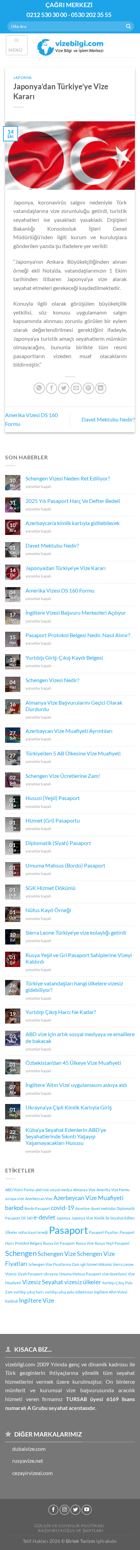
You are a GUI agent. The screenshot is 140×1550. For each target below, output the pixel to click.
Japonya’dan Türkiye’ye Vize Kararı (65, 568)
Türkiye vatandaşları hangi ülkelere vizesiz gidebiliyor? (74, 986)
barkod (14, 1207)
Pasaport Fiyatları (104, 1232)
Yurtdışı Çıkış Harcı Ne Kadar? (60, 1012)
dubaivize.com (29, 1448)
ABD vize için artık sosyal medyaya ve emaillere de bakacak (80, 1037)
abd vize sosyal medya (53, 1189)
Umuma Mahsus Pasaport (80, 1274)
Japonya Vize (82, 1218)
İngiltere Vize (36, 1300)
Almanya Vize (84, 1189)
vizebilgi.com (20, 1364)
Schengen (21, 1253)
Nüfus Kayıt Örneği (48, 910)
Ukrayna (50, 1274)
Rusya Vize (85, 1243)
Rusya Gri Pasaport (59, 1243)
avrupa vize (14, 1198)
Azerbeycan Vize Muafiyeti (88, 1197)
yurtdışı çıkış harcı (29, 1292)
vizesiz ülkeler (82, 1282)
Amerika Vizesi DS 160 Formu (59, 590)
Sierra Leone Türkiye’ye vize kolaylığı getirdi (75, 932)
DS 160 (27, 1218)
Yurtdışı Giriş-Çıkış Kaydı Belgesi (64, 657)
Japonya (22, 77)
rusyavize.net (27, 1460)
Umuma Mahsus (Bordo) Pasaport (65, 865)
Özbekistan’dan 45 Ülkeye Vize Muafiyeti (73, 1062)
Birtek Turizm (80, 1541)
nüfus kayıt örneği (33, 1232)
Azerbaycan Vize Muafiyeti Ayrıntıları (68, 730)
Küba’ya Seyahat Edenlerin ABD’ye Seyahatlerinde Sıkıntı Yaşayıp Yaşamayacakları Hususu (65, 1136)
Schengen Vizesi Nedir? (52, 680)
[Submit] (128, 26)
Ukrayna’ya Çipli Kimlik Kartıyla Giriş (68, 1107)
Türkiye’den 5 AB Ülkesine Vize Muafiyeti (73, 753)
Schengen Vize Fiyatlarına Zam (54, 1264)
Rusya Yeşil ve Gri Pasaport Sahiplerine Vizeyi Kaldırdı (78, 958)
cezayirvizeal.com (32, 1473)
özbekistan (84, 1292)
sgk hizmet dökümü (96, 1264)
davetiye (82, 1208)
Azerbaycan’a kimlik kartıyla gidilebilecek (72, 523)
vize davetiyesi (114, 1274)
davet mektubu (103, 1208)
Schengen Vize (57, 1253)
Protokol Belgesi (28, 1243)
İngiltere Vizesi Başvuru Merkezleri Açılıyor (75, 612)
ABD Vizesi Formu (19, 1189)
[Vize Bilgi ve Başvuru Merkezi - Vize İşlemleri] (71, 45)
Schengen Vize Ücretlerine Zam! (62, 775)
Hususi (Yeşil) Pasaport (52, 798)
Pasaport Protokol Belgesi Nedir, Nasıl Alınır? (77, 635)
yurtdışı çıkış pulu (59, 1292)
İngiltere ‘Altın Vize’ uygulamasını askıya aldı (76, 1084)
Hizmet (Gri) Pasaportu (52, 820)
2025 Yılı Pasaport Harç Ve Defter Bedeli (72, 500)
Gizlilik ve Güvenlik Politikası (69, 1525)
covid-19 (62, 1207)
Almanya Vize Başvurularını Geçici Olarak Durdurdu (73, 705)
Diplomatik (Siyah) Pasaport (58, 843)
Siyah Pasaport (30, 1274)
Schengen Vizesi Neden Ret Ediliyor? (67, 478)
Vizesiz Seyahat (42, 1282)
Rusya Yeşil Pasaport (112, 1243)
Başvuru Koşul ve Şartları (70, 1530)
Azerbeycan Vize (38, 1198)
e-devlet (44, 1217)
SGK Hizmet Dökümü (50, 888)
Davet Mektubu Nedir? (108, 419)
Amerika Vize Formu (113, 1189)
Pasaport (68, 1230)
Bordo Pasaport (37, 1208)
